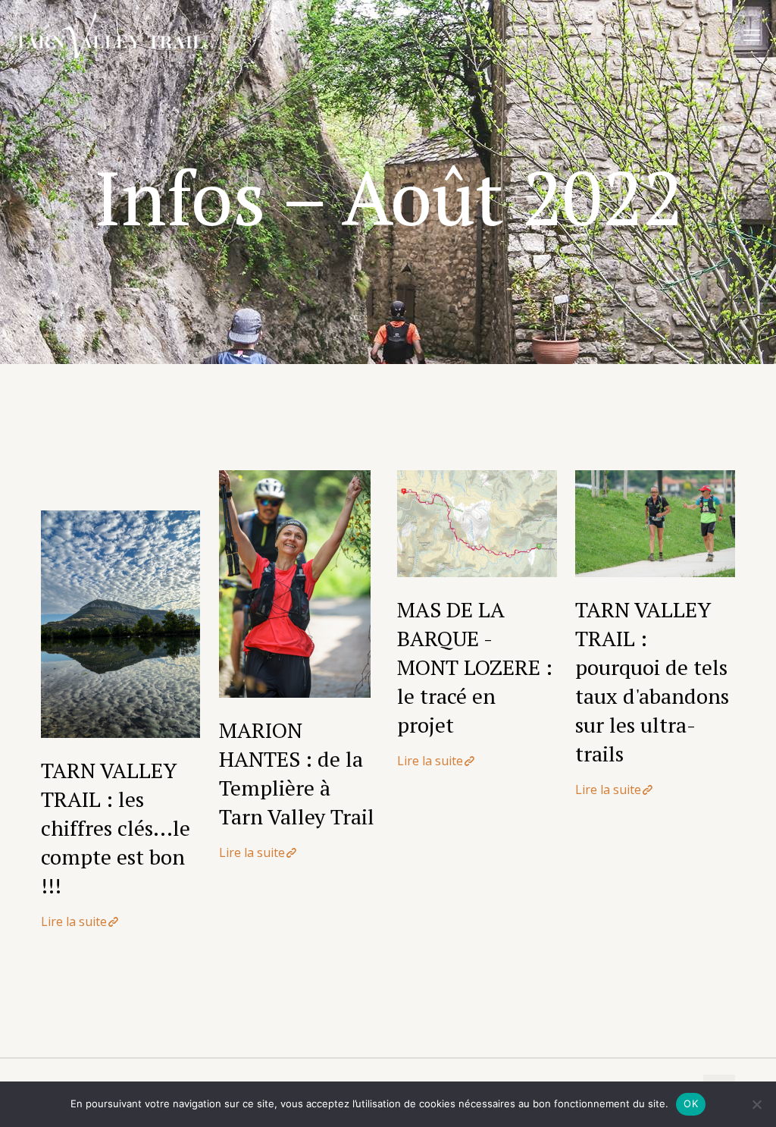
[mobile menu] (752, 34)
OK (691, 1103)
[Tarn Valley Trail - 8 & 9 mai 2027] (109, 34)
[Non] (757, 1104)
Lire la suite (74, 921)
